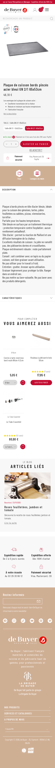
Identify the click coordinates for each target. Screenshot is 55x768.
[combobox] (10, 382)
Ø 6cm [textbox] (7, 382)
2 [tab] (48, 158)
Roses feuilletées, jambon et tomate (23, 508)
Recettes (8, 502)
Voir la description (10, 113)
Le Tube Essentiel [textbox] (11, 447)
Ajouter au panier (41, 382)
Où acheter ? (35, 150)
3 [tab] (49, 158)
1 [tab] (46, 158)
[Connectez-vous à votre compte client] (35, 9)
